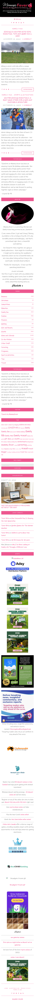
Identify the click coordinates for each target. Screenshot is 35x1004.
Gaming (3, 324)
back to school (8, 425)
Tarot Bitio (5, 518)
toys (20, 449)
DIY (19, 428)
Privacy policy (25, 988)
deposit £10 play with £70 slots (15, 802)
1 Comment (27, 39)
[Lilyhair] (17, 923)
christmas (27, 425)
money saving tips (12, 442)
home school (31, 439)
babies (2, 425)
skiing (10, 449)
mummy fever (7, 445)
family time (9, 436)
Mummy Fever (17, 999)
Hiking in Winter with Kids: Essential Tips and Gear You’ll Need (17, 34)
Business (4, 297)
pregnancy (6, 449)
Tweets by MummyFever (9, 414)
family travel (20, 435)
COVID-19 (13, 427)
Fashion (3, 316)
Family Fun (17, 29)
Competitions (5, 304)
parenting (22, 445)
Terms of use (17, 989)
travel (24, 448)
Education (4, 308)
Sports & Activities (23, 95)
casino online (24, 815)
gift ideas (7, 439)
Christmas (4, 300)
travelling (9, 452)
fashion (29, 436)
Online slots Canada (9, 824)
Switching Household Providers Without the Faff (15, 506)
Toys (2, 359)
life (2, 442)
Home (6, 988)
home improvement (24, 439)
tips (13, 449)
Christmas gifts (4, 428)
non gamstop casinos (17, 937)
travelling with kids (15, 452)
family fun (5, 431)
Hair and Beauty (6, 328)
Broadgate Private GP (17, 885)
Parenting (4, 347)
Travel (3, 363)
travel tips (23, 452)
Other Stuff (5, 343)
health (17, 439)
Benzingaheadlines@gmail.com (20, 729)
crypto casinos (25, 950)
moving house (29, 442)
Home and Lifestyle (7, 336)
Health (3, 332)
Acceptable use (14, 988)
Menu (18, 19)
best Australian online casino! (21, 819)
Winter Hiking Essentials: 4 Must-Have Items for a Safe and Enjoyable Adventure (17, 100)
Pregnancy (4, 351)
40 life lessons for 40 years (20, 540)
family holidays (20, 432)
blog (13, 424)
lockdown (5, 441)
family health (13, 431)
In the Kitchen (6, 339)
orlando (15, 445)
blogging (17, 425)
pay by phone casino (16, 807)
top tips (17, 448)
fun (32, 436)
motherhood (22, 442)
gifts (13, 439)
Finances (4, 320)
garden (2, 439)
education (22, 428)
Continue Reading (27, 89)
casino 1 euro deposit (17, 957)
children (21, 425)
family (27, 428)
